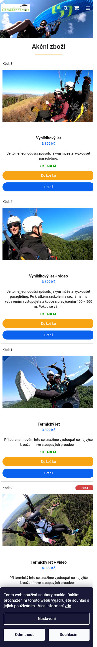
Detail (48, 187)
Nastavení (47, 618)
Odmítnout (24, 634)
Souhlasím (69, 634)
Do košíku (48, 175)
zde (68, 605)
